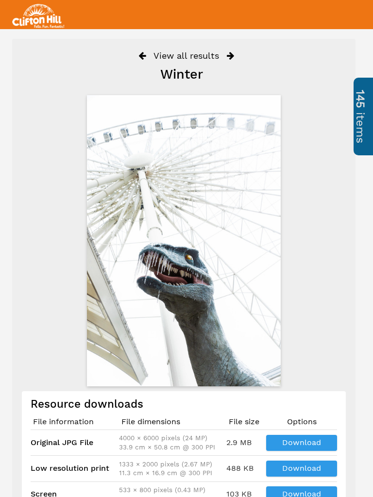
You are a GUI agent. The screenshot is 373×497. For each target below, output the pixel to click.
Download (301, 442)
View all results (186, 55)
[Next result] (230, 55)
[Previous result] (142, 55)
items (360, 116)
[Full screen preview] (184, 240)
